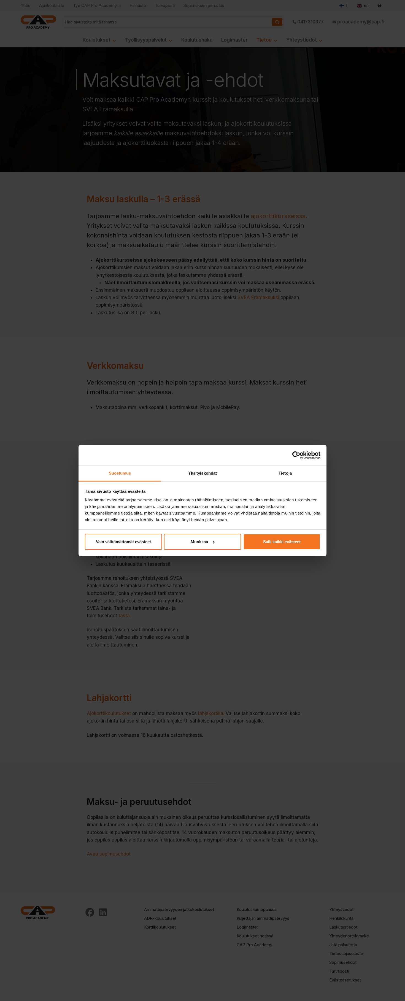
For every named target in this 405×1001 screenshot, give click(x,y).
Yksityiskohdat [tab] (202, 473)
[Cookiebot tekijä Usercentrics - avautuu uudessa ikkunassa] (296, 455)
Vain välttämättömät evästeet (123, 541)
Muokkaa (199, 541)
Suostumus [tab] (120, 473)
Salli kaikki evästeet (282, 541)
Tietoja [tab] (285, 473)
